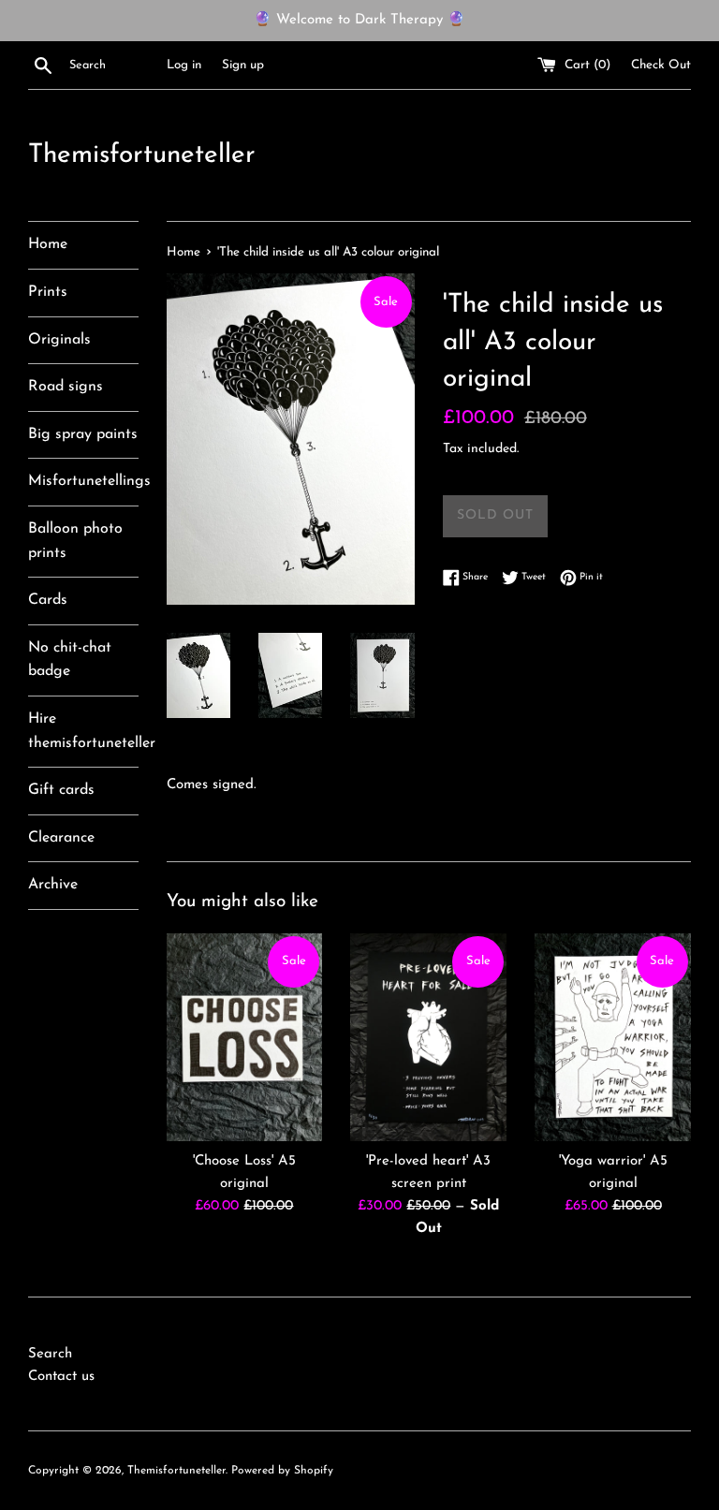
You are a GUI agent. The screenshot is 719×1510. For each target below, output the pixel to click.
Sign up (243, 65)
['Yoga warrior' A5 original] (613, 1037)
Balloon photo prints (75, 541)
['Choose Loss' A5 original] (245, 1037)
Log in (184, 65)
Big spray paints (83, 434)
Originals (59, 339)
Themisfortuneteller (142, 155)
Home (47, 244)
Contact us (61, 1377)
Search (50, 1354)
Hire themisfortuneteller (83, 731)
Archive (53, 884)
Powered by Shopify (282, 1470)
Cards (47, 600)
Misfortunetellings (83, 481)
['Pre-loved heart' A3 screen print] (428, 1037)
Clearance (61, 837)
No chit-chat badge (69, 660)
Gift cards (61, 790)
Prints (47, 292)
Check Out (661, 65)
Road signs (65, 386)
